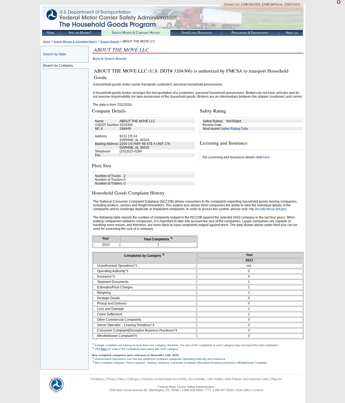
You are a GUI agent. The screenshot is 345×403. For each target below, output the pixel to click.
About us (292, 33)
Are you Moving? (80, 33)
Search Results (109, 41)
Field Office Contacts (250, 390)
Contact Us (231, 4)
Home (50, 33)
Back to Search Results (110, 59)
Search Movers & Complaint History (136, 33)
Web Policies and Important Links (247, 379)
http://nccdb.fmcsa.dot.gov (268, 209)
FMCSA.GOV (251, 4)
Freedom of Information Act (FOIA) (164, 379)
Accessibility (197, 379)
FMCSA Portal (273, 4)
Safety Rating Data (234, 129)
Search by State (54, 54)
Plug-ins (276, 379)
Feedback (97, 379)
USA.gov (133, 379)
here (266, 157)
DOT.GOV (293, 4)
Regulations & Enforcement (250, 33)
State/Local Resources (196, 33)
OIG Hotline (215, 379)
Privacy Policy (115, 379)
